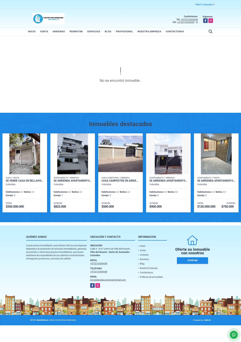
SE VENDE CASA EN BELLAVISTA (25, 180)
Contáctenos (175, 31)
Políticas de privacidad (151, 277)
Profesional (124, 31)
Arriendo (59, 31)
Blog (108, 31)
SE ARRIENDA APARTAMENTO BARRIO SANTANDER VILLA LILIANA (168, 180)
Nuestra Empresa (149, 31)
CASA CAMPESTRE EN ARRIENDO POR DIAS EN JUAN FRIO (120, 180)
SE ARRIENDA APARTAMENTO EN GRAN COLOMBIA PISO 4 (73, 180)
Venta (44, 31)
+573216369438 (189, 19)
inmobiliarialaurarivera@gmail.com (108, 280)
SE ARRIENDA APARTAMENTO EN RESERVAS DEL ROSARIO (216, 180)
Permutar (76, 31)
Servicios (93, 31)
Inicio (32, 31)
